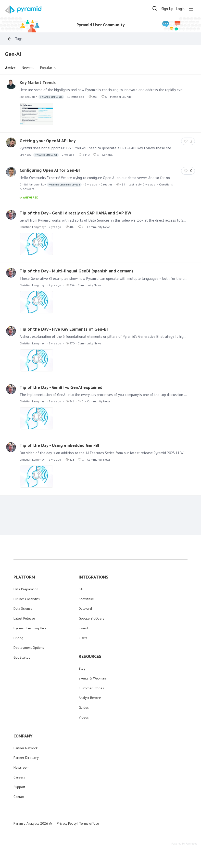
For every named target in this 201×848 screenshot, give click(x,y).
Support (19, 787)
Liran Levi (38, 154)
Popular (46, 67)
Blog (82, 668)
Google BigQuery (91, 618)
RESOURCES (90, 656)
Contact (18, 796)
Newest (28, 67)
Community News (99, 227)
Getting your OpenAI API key (48, 140)
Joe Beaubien (41, 97)
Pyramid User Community (100, 25)
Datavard (85, 608)
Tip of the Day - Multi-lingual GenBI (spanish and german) (76, 271)
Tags (19, 38)
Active (10, 67)
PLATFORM (24, 577)
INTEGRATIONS (93, 577)
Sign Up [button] (167, 8)
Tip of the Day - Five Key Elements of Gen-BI (64, 329)
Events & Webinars (93, 678)
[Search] (155, 8)
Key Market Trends (38, 82)
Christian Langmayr (33, 227)
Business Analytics (26, 599)
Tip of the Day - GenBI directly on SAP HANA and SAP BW (75, 213)
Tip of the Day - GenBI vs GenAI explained (61, 387)
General (107, 154)
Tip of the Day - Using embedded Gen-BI (59, 445)
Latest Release (24, 618)
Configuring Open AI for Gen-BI (50, 170)
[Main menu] (191, 8)
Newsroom (21, 767)
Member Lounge (121, 97)
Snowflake (86, 599)
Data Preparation (25, 589)
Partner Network (25, 748)
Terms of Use (89, 823)
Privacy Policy (66, 823)
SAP (82, 589)
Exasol (83, 628)
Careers (19, 777)
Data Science (22, 608)
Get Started (21, 657)
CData (83, 638)
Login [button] (180, 8)
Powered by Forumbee (184, 843)
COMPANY (23, 736)
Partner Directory (26, 757)
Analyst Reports (90, 697)
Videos (84, 717)
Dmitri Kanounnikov (50, 184)
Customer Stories (91, 688)
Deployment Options (28, 647)
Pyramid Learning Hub (29, 628)
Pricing (18, 638)
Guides (84, 707)
